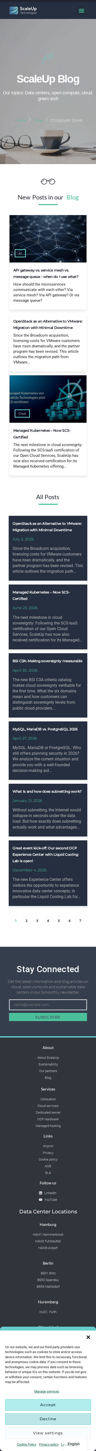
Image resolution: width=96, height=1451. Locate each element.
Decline (48, 1418)
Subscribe (48, 1017)
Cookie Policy (26, 1444)
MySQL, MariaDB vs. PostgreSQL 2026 (45, 729)
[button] (88, 1336)
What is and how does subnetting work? (47, 791)
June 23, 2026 (25, 608)
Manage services (46, 1391)
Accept (48, 1404)
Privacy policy (49, 1444)
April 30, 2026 (25, 670)
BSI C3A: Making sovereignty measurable (47, 661)
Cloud (22, 413)
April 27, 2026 (25, 738)
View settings (48, 1432)
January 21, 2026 (27, 800)
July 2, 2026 (23, 539)
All (20, 253)
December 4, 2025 (30, 870)
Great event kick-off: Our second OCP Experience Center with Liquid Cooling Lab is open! (45, 854)
